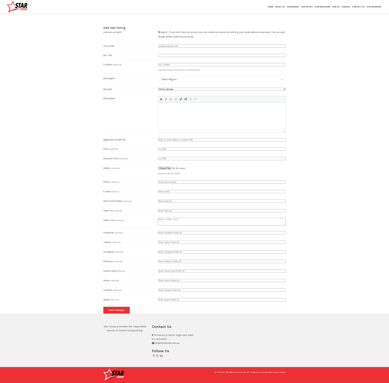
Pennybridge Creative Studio (274, 372)
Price (110, 148)
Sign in (164, 32)
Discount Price (115, 158)
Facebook (112, 232)
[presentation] (161, 99)
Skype (111, 299)
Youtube (112, 289)
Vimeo (111, 280)
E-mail (111, 191)
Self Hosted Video (117, 200)
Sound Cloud (114, 270)
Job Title (107, 55)
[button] (161, 99)
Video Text (113, 220)
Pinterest (112, 261)
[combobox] (222, 79)
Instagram (113, 251)
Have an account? (112, 32)
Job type (107, 89)
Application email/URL (114, 139)
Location (112, 64)
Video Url (112, 210)
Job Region (109, 78)
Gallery (111, 167)
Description (109, 98)
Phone (111, 181)
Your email (108, 45)
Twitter (111, 242)
